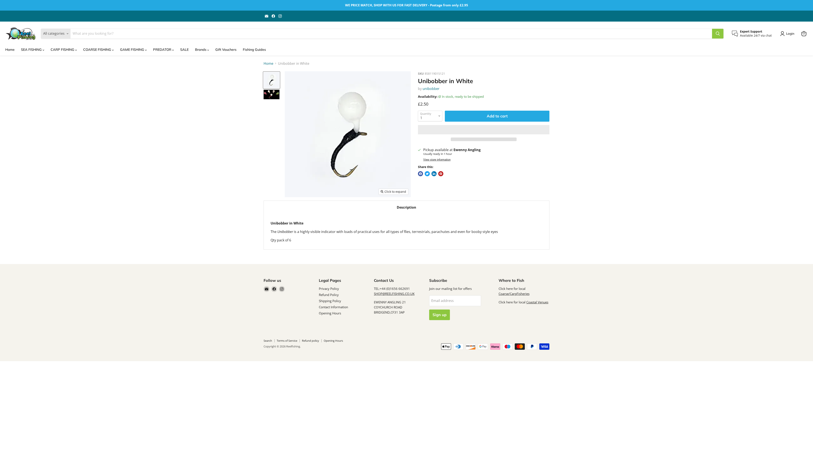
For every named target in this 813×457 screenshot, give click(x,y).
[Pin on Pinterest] (440, 173)
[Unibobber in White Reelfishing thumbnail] (271, 80)
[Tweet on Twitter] (427, 173)
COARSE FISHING (97, 49)
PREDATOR (162, 49)
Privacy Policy (329, 288)
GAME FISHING (132, 49)
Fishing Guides (254, 49)
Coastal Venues (537, 302)
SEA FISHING (32, 49)
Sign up (440, 314)
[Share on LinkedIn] (434, 173)
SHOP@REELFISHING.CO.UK (394, 294)
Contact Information (333, 307)
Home (10, 49)
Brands (201, 49)
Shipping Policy (330, 301)
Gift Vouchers (225, 49)
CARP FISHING (63, 49)
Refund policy (310, 341)
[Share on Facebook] (420, 173)
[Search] (717, 34)
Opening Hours (330, 313)
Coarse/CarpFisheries (514, 294)
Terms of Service (287, 341)
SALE (184, 49)
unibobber (431, 88)
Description (406, 207)
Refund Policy (329, 295)
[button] (483, 129)
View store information (437, 159)
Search (268, 341)
